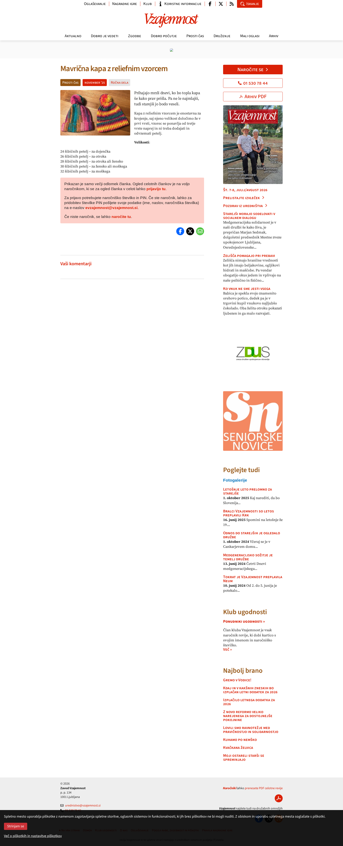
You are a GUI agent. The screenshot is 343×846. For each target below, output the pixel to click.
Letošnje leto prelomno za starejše (247, 491)
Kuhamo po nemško (240, 740)
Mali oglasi (249, 36)
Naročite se (250, 69)
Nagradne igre (124, 4)
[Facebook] (180, 231)
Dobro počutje (164, 36)
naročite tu (121, 217)
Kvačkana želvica (238, 748)
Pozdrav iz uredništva (243, 206)
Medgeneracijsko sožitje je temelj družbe (248, 557)
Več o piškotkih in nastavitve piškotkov (33, 835)
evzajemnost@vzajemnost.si (111, 208)
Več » (227, 649)
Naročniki (229, 788)
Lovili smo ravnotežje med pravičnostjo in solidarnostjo (250, 730)
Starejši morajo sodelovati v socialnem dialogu (249, 216)
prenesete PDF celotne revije (264, 788)
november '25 (95, 82)
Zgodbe (134, 36)
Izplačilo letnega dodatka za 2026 (249, 702)
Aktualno (73, 36)
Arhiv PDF (256, 96)
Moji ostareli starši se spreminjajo (243, 758)
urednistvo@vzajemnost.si (83, 805)
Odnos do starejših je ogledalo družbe (251, 535)
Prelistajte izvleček (241, 198)
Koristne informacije (182, 4)
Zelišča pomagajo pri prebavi (249, 256)
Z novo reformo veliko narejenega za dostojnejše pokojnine (247, 716)
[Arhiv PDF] (279, 798)
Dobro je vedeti (104, 36)
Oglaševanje (95, 4)
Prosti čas (195, 36)
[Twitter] (190, 231)
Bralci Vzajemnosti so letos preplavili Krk (248, 513)
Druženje (222, 36)
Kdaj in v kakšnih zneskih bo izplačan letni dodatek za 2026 (250, 690)
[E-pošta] (200, 231)
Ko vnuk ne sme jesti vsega (246, 289)
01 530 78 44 (255, 83)
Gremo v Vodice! (237, 680)
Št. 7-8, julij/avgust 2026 (245, 190)
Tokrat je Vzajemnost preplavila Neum (252, 579)
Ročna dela (119, 82)
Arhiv (273, 36)
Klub (147, 4)
